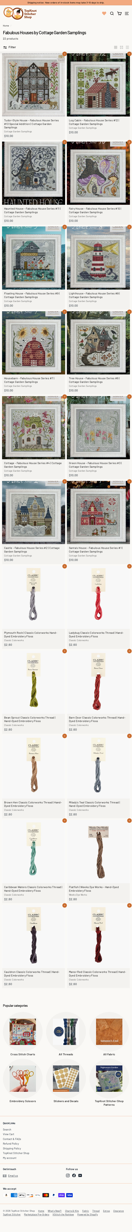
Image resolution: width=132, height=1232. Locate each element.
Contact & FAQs (12, 1138)
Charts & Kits (72, 1210)
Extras (106, 1210)
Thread (96, 1210)
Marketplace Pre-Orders (36, 1214)
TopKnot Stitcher (12, 1214)
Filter (12, 47)
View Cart (8, 1134)
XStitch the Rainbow (63, 1214)
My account (9, 1157)
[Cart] (119, 13)
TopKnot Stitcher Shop (16, 1153)
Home (6, 25)
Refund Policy (11, 1143)
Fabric (85, 1210)
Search (7, 1129)
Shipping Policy (12, 1148)
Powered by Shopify (87, 1214)
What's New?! (55, 1210)
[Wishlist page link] (104, 13)
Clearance (118, 1210)
